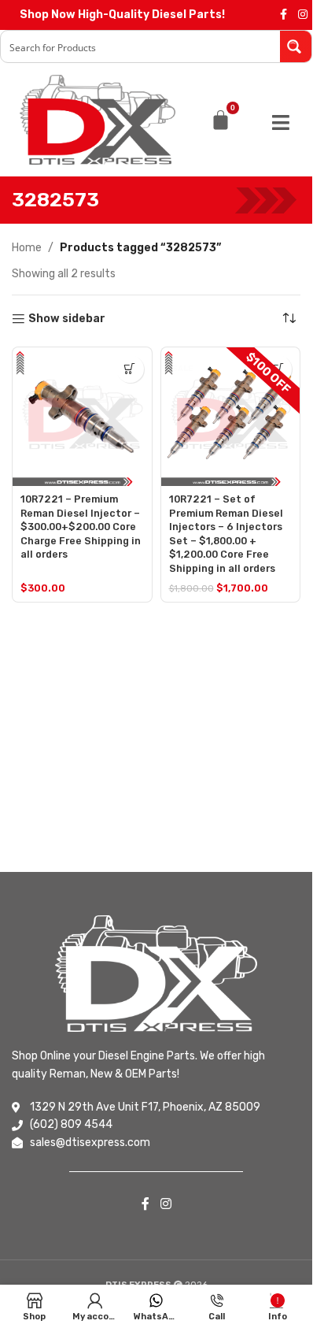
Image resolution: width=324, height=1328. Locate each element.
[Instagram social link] (302, 15)
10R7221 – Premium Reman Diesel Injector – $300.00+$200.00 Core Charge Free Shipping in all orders (80, 527)
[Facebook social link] (283, 15)
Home (27, 247)
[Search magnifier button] (295, 46)
